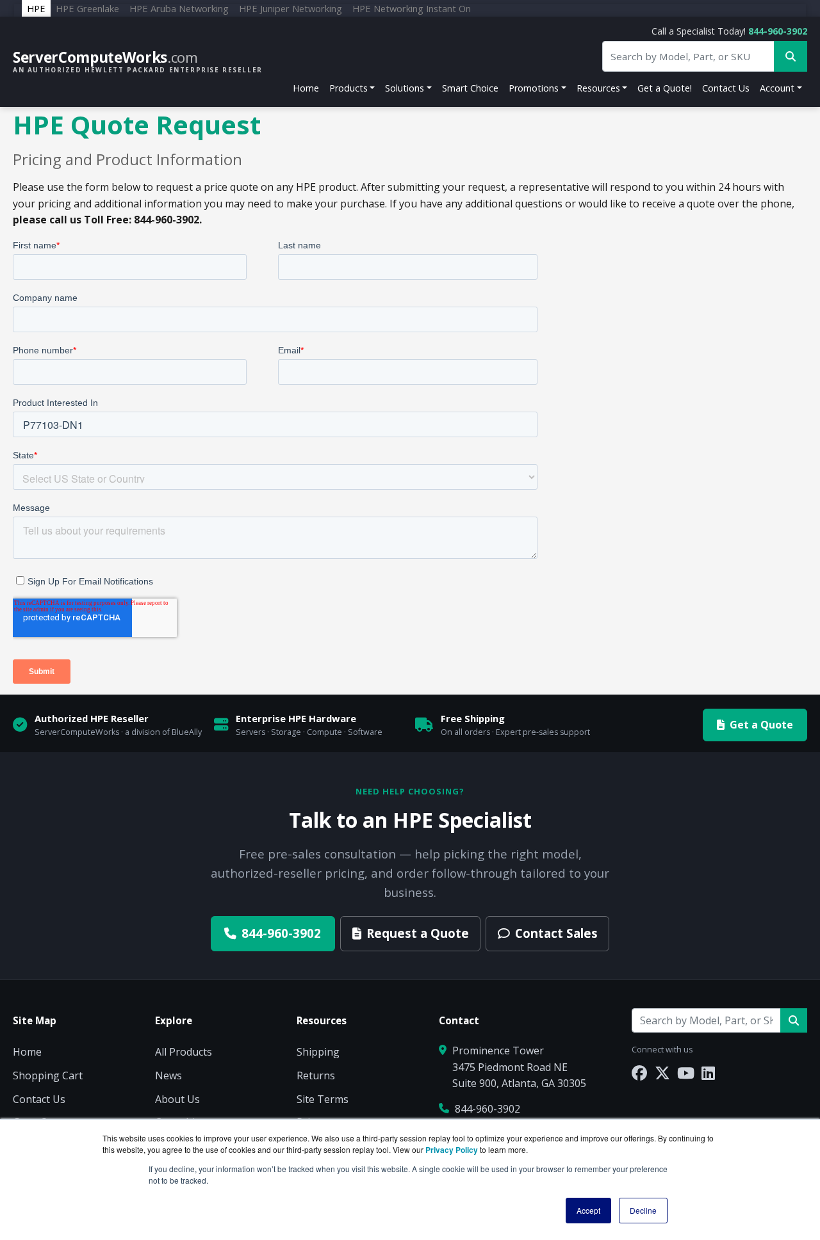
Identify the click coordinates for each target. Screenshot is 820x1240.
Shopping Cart (48, 1075)
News (168, 1075)
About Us (177, 1099)
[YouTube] (685, 1072)
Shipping (318, 1052)
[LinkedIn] (708, 1072)
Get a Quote (761, 725)
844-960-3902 (777, 31)
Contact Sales (556, 933)
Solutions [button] (404, 88)
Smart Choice (470, 88)
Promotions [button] (534, 88)
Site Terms (322, 1099)
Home (306, 88)
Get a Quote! (664, 88)
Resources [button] (598, 88)
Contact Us (726, 88)
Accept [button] (588, 1210)
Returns (316, 1075)
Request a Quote (417, 933)
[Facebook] (639, 1072)
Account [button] (777, 88)
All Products (183, 1052)
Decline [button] (643, 1210)
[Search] (793, 1020)
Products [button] (348, 88)
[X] (662, 1072)
